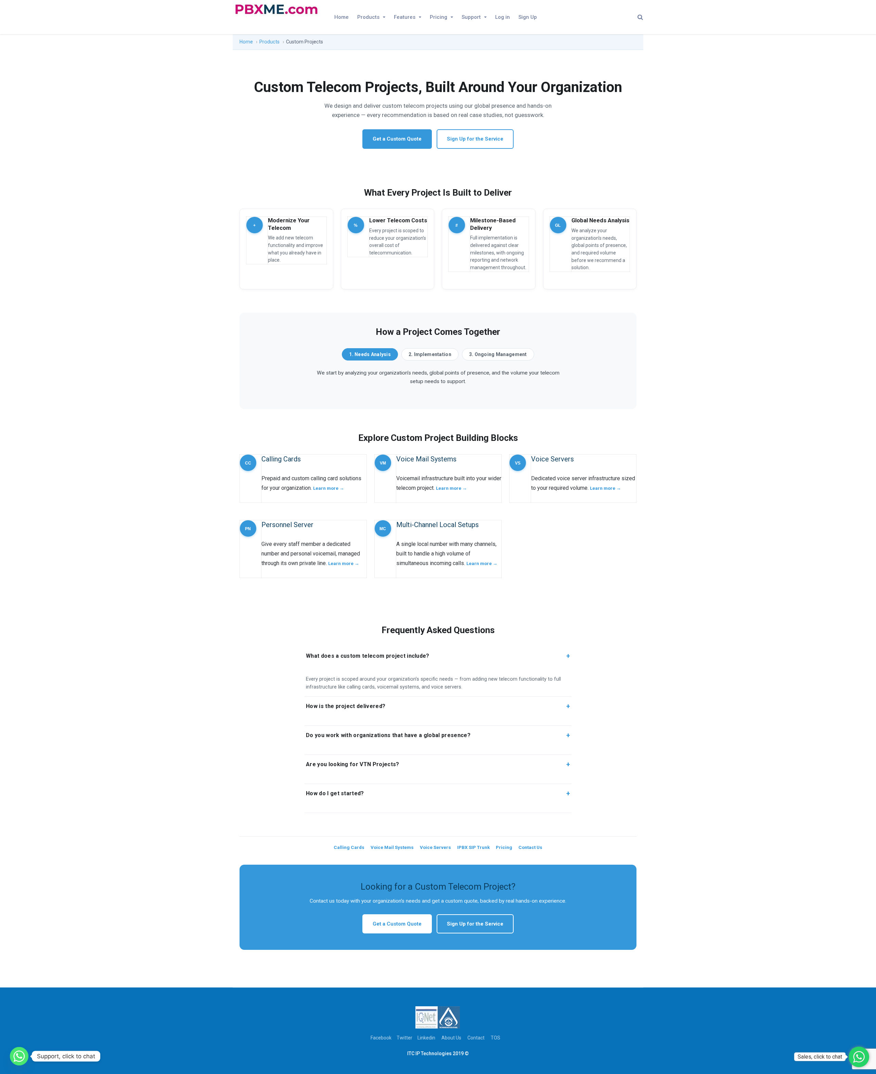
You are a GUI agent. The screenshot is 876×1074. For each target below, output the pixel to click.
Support (471, 17)
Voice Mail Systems (392, 847)
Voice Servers (435, 847)
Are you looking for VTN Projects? (438, 764)
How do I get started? (438, 793)
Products (368, 17)
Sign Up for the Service (475, 139)
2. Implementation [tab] (430, 354)
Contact (476, 1037)
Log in (502, 17)
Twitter (404, 1037)
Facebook (381, 1037)
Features (404, 17)
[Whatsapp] (19, 1056)
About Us (451, 1037)
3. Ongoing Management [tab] (498, 354)
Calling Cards (349, 847)
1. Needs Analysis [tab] (370, 354)
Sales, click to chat (820, 1056)
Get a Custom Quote (397, 139)
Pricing (438, 17)
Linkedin (426, 1037)
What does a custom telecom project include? (438, 656)
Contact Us (530, 847)
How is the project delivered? (438, 706)
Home (341, 17)
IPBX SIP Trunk (473, 847)
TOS (495, 1037)
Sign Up (527, 17)
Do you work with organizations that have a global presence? (438, 735)
